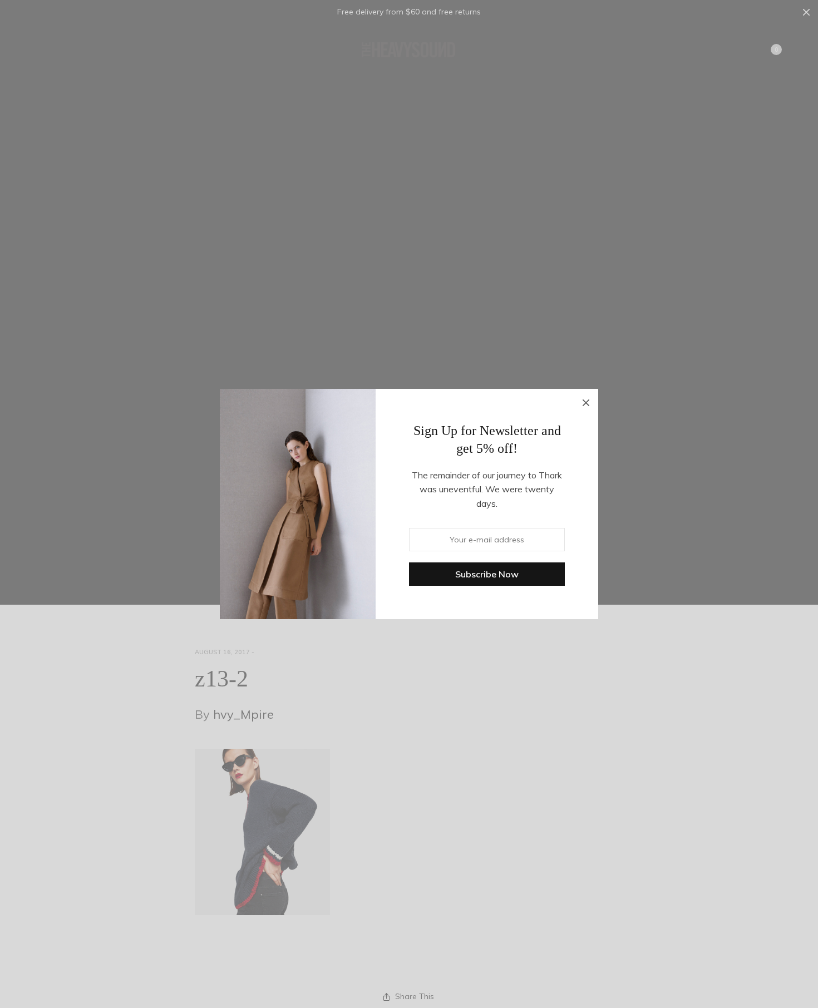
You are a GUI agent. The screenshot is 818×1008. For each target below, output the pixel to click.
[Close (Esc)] (586, 401)
